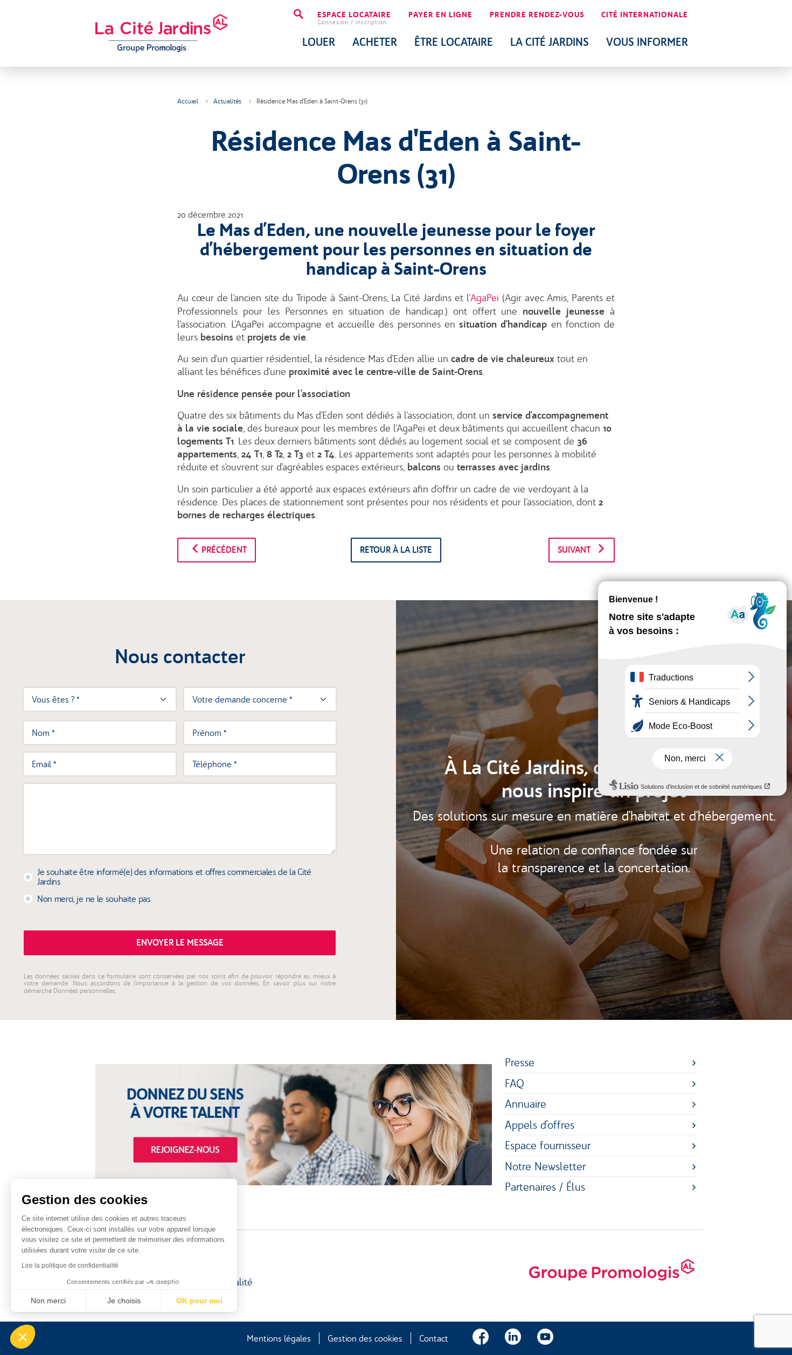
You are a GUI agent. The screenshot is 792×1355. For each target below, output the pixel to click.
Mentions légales (279, 1338)
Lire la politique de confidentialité (70, 1265)
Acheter (374, 42)
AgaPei (484, 298)
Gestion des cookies (365, 1338)
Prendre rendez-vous (537, 15)
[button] (23, 1337)
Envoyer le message (180, 942)
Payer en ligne (440, 15)
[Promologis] (611, 1270)
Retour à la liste (396, 549)
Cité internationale (644, 15)
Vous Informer (647, 42)
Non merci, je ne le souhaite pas (94, 899)
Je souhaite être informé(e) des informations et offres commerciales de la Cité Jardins (174, 876)
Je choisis (124, 1300)
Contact (433, 1338)
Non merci (48, 1300)
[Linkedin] (513, 1338)
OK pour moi (199, 1300)
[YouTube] (545, 1338)
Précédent (223, 549)
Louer (318, 42)
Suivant (575, 549)
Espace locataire (354, 18)
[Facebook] (481, 1338)
